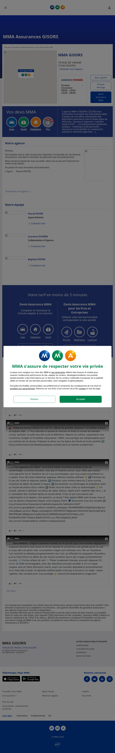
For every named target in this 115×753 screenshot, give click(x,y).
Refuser (34, 399)
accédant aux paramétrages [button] (22, 388)
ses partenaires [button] (58, 372)
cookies (82, 388)
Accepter (80, 399)
